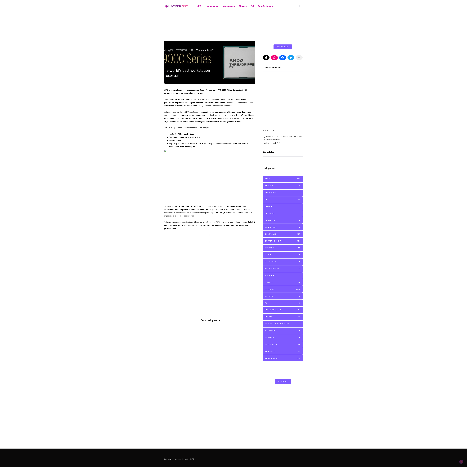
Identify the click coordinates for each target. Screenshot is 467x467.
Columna (282, 213)
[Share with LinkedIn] (152, 238)
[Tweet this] (152, 232)
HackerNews (282, 262)
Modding (282, 275)
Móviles (243, 6)
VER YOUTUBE (282, 47)
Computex (237, 38)
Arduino (282, 186)
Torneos (282, 337)
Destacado (232, 344)
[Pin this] (152, 244)
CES (199, 6)
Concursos (282, 227)
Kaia (210, 302)
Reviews (282, 317)
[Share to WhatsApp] (152, 250)
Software (282, 331)
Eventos (282, 248)
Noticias (183, 344)
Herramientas (212, 6)
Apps (282, 179)
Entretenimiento (265, 6)
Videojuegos (229, 6)
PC (252, 6)
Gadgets (282, 255)
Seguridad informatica (282, 324)
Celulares (282, 193)
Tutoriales (282, 344)
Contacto (282, 381)
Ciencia (282, 207)
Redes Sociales (282, 310)
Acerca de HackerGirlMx (184, 459)
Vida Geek (282, 351)
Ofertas (282, 296)
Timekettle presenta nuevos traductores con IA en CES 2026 (290, 91)
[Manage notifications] (461, 462)
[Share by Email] (152, 256)
